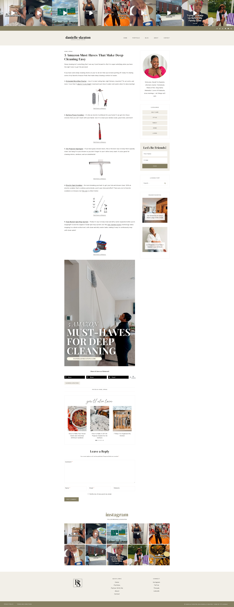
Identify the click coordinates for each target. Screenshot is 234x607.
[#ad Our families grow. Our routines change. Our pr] (65, 13)
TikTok (156, 585)
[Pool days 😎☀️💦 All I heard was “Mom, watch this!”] (221, 13)
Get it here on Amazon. (99, 108)
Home (125, 38)
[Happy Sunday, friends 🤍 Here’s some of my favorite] (117, 13)
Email (91, 488)
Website (117, 488)
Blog (147, 38)
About (156, 38)
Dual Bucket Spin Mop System (77, 222)
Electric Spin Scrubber (74, 185)
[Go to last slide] (70, 422)
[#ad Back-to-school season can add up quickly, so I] (39, 13)
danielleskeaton (120, 519)
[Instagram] (217, 28)
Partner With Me (117, 588)
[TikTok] (220, 28)
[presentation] (77, 418)
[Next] (128, 422)
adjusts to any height (84, 84)
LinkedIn (156, 591)
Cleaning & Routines (72, 383)
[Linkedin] (225, 28)
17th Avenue (224, 604)
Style (155, 117)
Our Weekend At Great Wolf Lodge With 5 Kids (155, 217)
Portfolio (136, 38)
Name (67, 488)
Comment (69, 462)
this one (84, 191)
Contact (167, 38)
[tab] (96, 440)
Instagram (156, 582)
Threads (157, 588)
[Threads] (222, 28)
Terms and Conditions (24, 604)
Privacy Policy (8, 604)
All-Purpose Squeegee (74, 149)
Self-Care (154, 112)
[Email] (228, 28)
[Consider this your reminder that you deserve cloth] (91, 13)
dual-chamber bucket (114, 225)
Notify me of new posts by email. (100, 494)
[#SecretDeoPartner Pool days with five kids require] (143, 13)
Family (155, 123)
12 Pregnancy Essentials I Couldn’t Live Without (155, 246)
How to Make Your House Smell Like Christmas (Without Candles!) (77, 436)
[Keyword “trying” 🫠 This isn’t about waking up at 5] (195, 13)
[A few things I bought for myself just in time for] (13, 13)
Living (155, 133)
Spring (70, 51)
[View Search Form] (231, 28)
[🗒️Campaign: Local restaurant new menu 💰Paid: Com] (159, 555)
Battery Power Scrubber (75, 115)
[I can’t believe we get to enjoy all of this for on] (169, 13)
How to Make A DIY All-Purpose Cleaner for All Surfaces (100, 436)
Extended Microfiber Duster (76, 81)
